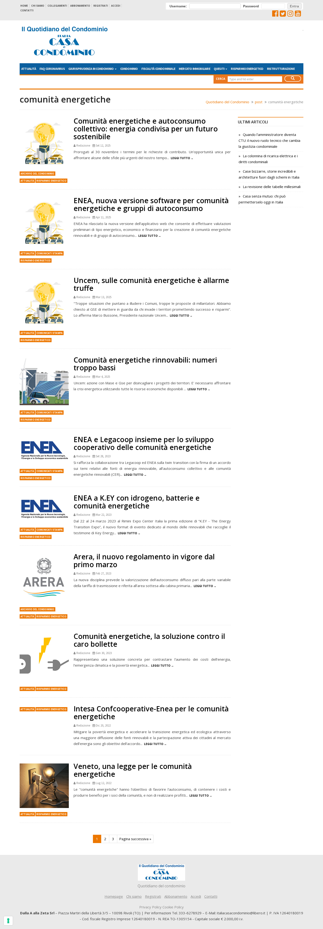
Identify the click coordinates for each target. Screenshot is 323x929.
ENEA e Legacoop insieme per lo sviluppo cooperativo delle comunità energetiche (144, 443)
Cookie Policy (173, 907)
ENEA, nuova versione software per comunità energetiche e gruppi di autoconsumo (151, 204)
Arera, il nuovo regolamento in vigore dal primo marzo (144, 560)
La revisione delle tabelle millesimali (272, 186)
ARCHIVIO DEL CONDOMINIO (37, 173)
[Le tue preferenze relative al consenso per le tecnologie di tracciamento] (8, 920)
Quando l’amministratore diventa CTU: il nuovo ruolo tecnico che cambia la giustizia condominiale (269, 140)
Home (24, 5)
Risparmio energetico (247, 69)
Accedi (115, 5)
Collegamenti (57, 5)
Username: (178, 6)
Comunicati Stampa (49, 253)
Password (251, 6)
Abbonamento (80, 5)
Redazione (83, 146)
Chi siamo (37, 5)
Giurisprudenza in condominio (91, 69)
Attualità (28, 69)
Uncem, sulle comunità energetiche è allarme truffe (151, 284)
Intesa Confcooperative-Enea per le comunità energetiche (151, 712)
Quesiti (219, 69)
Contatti (26, 10)
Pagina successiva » (135, 838)
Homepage (114, 896)
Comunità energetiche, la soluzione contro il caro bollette (149, 640)
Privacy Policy (150, 907)
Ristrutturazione (281, 69)
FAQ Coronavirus (52, 69)
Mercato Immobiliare (194, 69)
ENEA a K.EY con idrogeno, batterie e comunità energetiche (137, 502)
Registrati (100, 5)
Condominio (129, 69)
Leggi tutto (180, 158)
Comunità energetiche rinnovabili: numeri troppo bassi (145, 363)
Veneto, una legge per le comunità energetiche (133, 770)
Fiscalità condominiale (158, 69)
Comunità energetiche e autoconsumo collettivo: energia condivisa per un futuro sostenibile (146, 128)
